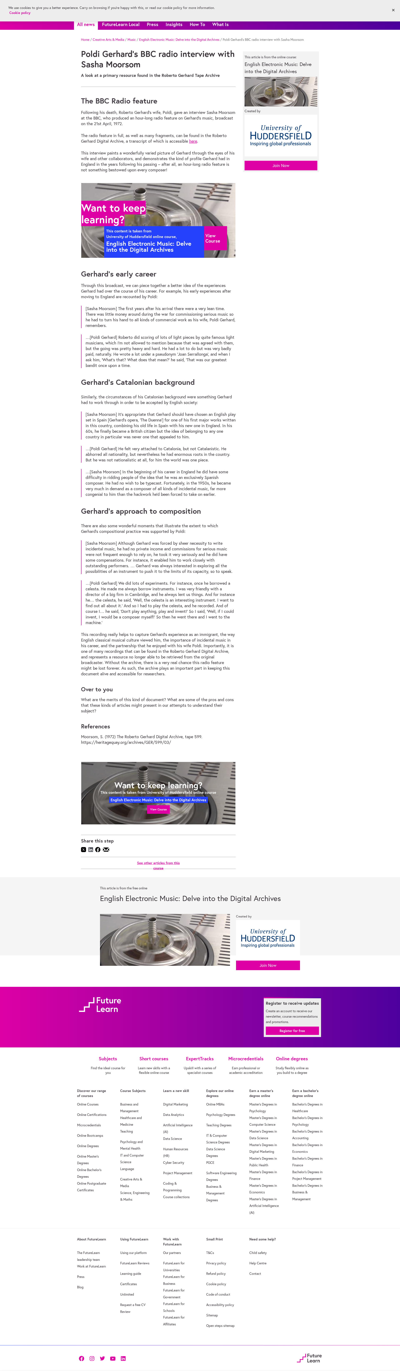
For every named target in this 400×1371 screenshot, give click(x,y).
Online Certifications (91, 1115)
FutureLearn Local (121, 24)
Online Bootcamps (90, 1135)
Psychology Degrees (220, 1115)
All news (86, 24)
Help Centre (257, 1263)
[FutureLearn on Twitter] (102, 1358)
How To (197, 24)
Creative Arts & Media (108, 39)
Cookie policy (216, 1284)
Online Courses (88, 1104)
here (193, 141)
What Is (220, 24)
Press (152, 24)
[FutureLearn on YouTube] (113, 1358)
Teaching (126, 1131)
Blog (80, 1287)
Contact (255, 1273)
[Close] (393, 10)
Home (85, 39)
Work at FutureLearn (91, 1266)
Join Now (280, 165)
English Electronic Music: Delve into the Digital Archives (179, 39)
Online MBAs (215, 1104)
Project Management (177, 1173)
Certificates (128, 1284)
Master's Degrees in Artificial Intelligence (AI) (264, 1206)
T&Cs (210, 1253)
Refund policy (216, 1273)
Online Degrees (88, 1146)
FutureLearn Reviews (134, 1263)
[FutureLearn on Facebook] (82, 1358)
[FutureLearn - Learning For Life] (309, 1357)
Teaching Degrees (218, 1125)
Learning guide (130, 1273)
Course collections (176, 1197)
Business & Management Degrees (215, 1193)
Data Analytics (173, 1115)
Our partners (172, 1253)
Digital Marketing (175, 1104)
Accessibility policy (220, 1305)
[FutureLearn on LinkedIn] (123, 1358)
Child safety (258, 1253)
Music (132, 39)
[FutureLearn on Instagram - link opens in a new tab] (92, 1358)
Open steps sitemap (220, 1326)
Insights (174, 24)
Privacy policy (216, 1263)
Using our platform (133, 1253)
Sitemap (212, 1315)
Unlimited (127, 1294)
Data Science (172, 1139)
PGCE (210, 1162)
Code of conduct (218, 1294)
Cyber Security (173, 1162)
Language (127, 1169)
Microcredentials (89, 1125)
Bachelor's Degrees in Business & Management (307, 1192)
